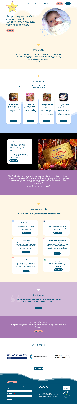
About (28, 3)
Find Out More (26, 232)
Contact (52, 3)
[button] (67, 357)
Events (40, 3)
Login (68, 3)
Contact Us (57, 253)
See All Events (57, 232)
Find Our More (58, 269)
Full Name (9, 389)
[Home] (11, 3)
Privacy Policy (41, 390)
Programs (34, 3)
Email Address (10, 393)
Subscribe (9, 399)
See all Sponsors (38, 368)
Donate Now (59, 3)
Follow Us (26, 271)
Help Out (46, 3)
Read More (38, 61)
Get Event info (13, 160)
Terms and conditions (49, 390)
